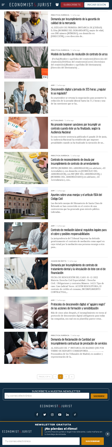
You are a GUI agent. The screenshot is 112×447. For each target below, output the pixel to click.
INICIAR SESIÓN (96, 4)
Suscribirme (93, 441)
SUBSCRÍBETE (72, 4)
